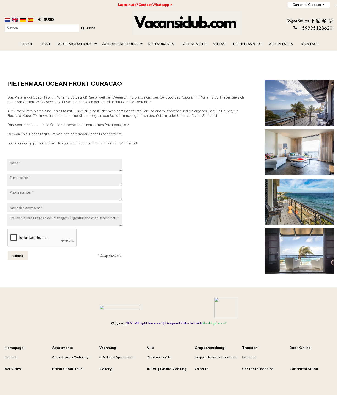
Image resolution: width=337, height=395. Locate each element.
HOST (45, 43)
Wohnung (107, 347)
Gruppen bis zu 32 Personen (215, 357)
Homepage (14, 347)
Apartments (62, 347)
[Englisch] (15, 20)
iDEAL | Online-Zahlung (166, 368)
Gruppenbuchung (209, 347)
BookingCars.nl (214, 323)
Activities (13, 368)
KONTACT (310, 43)
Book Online (300, 347)
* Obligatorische (109, 255)
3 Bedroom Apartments (116, 357)
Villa (150, 347)
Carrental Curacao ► (309, 4)
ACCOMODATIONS (75, 43)
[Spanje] (30, 20)
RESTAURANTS (161, 43)
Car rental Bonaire (257, 368)
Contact (11, 357)
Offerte (201, 368)
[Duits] (23, 20)
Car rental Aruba (304, 368)
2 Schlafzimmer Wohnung (70, 357)
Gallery (105, 368)
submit (17, 255)
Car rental (249, 357)
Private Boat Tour (67, 368)
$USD (49, 20)
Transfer (249, 347)
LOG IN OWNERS (247, 43)
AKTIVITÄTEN (281, 43)
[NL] (7, 20)
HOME (27, 43)
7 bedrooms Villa (159, 357)
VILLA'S (219, 43)
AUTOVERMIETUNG (120, 43)
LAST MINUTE (193, 43)
